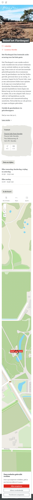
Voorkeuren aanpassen (16, 495)
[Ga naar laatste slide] (2, 24)
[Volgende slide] (31, 24)
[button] (16, 352)
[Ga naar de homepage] (10, 8)
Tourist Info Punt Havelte (13, 134)
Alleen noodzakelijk (16, 490)
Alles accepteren (16, 486)
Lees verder (6, 120)
